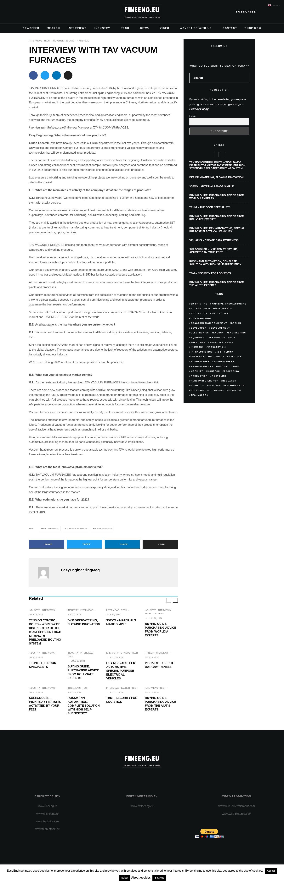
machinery (216, 357)
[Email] (68, 75)
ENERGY (110, 653)
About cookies (141, 877)
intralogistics (202, 352)
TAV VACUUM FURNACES (76, 528)
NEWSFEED (31, 28)
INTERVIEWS (77, 28)
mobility (197, 371)
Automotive (220, 313)
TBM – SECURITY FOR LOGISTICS (121, 699)
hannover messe (222, 342)
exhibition (217, 338)
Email (192, 116)
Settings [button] (159, 877)
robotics (197, 386)
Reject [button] (124, 877)
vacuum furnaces (103, 528)
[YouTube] (27, 11)
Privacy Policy (198, 109)
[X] (15, 11)
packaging (231, 371)
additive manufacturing (229, 304)
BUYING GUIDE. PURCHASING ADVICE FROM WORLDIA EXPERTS (160, 629)
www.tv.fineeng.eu (142, 806)
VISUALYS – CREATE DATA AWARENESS (159, 664)
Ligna (230, 352)
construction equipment (209, 323)
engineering (237, 333)
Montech (213, 371)
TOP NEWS (158, 613)
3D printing (199, 304)
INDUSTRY (102, 28)
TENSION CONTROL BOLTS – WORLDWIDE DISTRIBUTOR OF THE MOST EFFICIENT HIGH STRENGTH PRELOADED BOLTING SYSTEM (45, 632)
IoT (219, 352)
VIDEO (164, 28)
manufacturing (228, 366)
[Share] (33, 75)
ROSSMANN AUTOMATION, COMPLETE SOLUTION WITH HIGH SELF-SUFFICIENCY (84, 705)
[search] (245, 78)
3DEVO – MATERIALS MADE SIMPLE (121, 622)
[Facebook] (9, 11)
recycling (219, 376)
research (229, 381)
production (199, 376)
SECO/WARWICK (235, 386)
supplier (234, 390)
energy (218, 333)
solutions (216, 390)
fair (232, 338)
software (198, 390)
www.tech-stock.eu (47, 829)
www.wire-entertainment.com (236, 806)
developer (199, 328)
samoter (214, 386)
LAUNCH (125, 688)
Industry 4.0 (217, 347)
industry (197, 347)
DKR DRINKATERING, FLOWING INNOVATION (84, 622)
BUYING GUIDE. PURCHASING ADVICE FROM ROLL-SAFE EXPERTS (83, 672)
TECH (125, 28)
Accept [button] (271, 870)
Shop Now (253, 28)
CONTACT (230, 28)
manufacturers (202, 366)
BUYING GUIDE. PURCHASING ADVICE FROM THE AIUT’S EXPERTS (160, 703)
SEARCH (53, 28)
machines (235, 357)
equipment (198, 338)
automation (199, 313)
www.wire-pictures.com (237, 813)
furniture (198, 342)
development (220, 328)
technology (199, 395)
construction (201, 318)
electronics (200, 333)
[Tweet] (45, 75)
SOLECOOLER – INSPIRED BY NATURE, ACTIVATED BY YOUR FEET (45, 703)
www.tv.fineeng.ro (47, 813)
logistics (198, 357)
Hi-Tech (149, 653)
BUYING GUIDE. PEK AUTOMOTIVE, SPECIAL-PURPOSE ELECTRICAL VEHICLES (120, 670)
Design (236, 323)
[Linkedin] (34, 11)
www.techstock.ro (47, 821)
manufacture (200, 361)
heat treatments (50, 528)
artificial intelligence (215, 309)
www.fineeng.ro (47, 806)
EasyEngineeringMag (80, 570)
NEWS (144, 28)
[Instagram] (21, 11)
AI (192, 309)
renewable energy (204, 381)
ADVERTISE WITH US (196, 28)
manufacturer (224, 361)
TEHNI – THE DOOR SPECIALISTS (42, 664)
